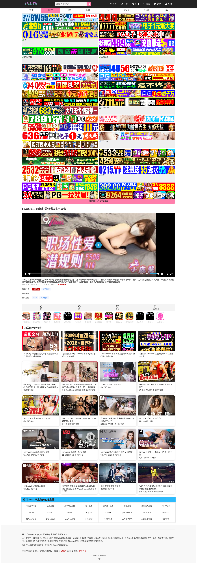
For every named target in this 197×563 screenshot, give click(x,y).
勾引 (28, 455)
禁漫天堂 (165, 513)
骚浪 (79, 390)
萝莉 (63, 424)
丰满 (78, 489)
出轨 (105, 424)
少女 (148, 492)
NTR (115, 424)
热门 (137, 4)
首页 (114, 4)
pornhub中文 (127, 513)
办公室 (73, 455)
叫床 (92, 489)
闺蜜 (32, 455)
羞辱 (154, 390)
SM (140, 390)
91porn (89, 513)
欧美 (88, 10)
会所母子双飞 (127, 519)
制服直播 (127, 506)
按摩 (63, 489)
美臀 (74, 489)
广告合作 (82, 551)
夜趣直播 (50, 506)
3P (109, 424)
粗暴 (155, 492)
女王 (143, 390)
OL (63, 455)
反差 (76, 390)
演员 (148, 4)
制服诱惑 (68, 455)
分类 (125, 4)
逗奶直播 (165, 519)
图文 (170, 4)
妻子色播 (88, 506)
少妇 (63, 390)
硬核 (83, 390)
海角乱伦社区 (69, 519)
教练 (140, 492)
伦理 (107, 10)
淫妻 (111, 424)
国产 (50, 10)
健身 (144, 492)
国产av (36, 289)
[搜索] (89, 4)
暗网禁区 (50, 513)
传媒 (87, 390)
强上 (67, 390)
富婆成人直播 (146, 506)
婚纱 (140, 421)
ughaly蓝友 (166, 506)
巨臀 (81, 489)
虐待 (150, 390)
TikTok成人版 (31, 519)
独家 (35, 298)
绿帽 (102, 424)
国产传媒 (46, 289)
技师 (67, 489)
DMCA (63, 551)
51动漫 (69, 513)
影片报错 (156, 309)
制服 (105, 489)
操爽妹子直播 (108, 506)
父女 (144, 458)
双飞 (67, 424)
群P (70, 424)
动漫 (146, 10)
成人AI (126, 10)
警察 (102, 489)
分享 (117, 309)
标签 (159, 4)
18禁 (98, 559)
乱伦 (102, 455)
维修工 (71, 390)
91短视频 (88, 519)
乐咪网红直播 (69, 506)
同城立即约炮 (31, 506)
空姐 (105, 455)
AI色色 (31, 513)
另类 (165, 10)
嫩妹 (71, 489)
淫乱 (89, 489)
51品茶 (108, 513)
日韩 (69, 10)
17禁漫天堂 (146, 513)
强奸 (36, 455)
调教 (147, 390)
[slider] (83, 274)
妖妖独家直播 (146, 519)
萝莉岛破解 (50, 519)
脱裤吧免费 (108, 519)
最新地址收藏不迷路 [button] (98, 201)
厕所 (151, 492)
